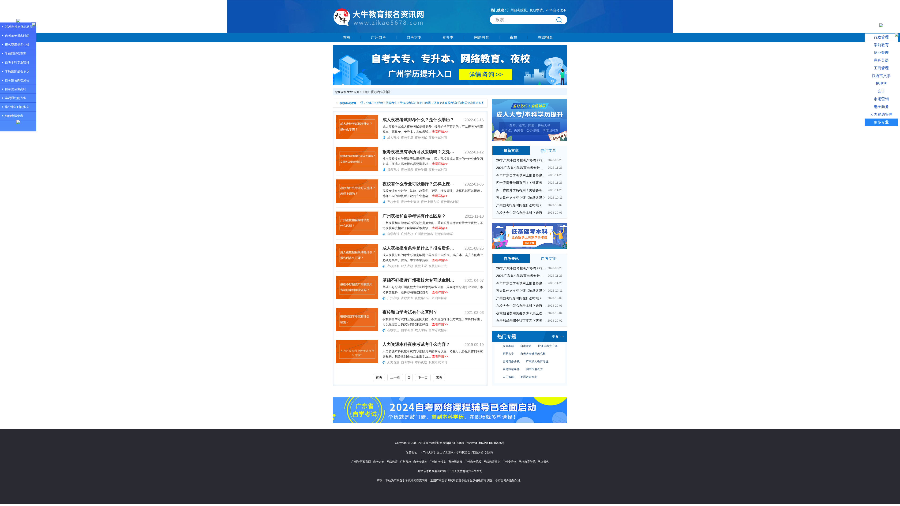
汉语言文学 (881, 76)
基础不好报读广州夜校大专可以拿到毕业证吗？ (418, 280)
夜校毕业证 (422, 298)
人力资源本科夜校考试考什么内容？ (416, 344)
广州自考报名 (437, 461)
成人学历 (421, 330)
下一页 (423, 377)
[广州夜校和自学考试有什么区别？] (357, 234)
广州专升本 (509, 461)
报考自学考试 (444, 234)
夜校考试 (421, 137)
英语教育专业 (528, 369)
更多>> (557, 337)
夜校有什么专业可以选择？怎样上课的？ (418, 184)
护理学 (881, 84)
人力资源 (393, 362)
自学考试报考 (438, 330)
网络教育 (481, 37)
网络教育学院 (527, 461)
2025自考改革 (556, 10)
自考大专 (414, 37)
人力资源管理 (881, 114)
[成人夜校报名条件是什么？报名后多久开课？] (357, 266)
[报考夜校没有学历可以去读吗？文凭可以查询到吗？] (357, 169)
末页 (439, 377)
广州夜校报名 (424, 234)
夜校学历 (407, 137)
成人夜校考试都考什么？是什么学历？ (418, 119)
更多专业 (881, 122)
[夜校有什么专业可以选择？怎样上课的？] (357, 202)
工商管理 (881, 68)
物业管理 (881, 53)
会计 (881, 91)
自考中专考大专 (536, 376)
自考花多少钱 (511, 353)
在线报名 (545, 37)
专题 (365, 92)
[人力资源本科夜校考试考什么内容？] (357, 362)
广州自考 (378, 37)
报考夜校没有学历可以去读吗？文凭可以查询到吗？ (418, 151)
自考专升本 (420, 461)
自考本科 (407, 362)
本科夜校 (421, 362)
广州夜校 (407, 234)
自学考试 (393, 234)
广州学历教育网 (361, 461)
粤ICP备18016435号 (491, 443)
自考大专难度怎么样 (533, 345)
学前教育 (881, 45)
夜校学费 (536, 10)
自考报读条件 (511, 361)
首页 (346, 37)
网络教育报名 (492, 461)
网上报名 (543, 461)
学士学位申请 (511, 376)
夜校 (513, 37)
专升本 (448, 37)
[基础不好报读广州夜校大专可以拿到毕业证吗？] (357, 298)
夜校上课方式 (430, 202)
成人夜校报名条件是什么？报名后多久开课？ (418, 248)
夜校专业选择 (410, 202)
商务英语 (881, 60)
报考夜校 (393, 169)
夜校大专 (407, 298)
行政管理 (881, 37)
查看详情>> (440, 132)
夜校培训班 (455, 461)
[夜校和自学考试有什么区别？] (357, 330)
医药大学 (508, 345)
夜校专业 (393, 202)
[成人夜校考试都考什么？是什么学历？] (357, 137)
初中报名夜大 (534, 361)
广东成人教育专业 (537, 353)
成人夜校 (393, 137)
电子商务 (881, 107)
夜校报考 (407, 169)
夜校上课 (421, 266)
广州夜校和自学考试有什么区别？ (414, 216)
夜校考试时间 (438, 137)
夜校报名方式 (438, 266)
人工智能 (508, 369)
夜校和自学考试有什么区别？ (409, 312)
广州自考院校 (517, 10)
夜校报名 (393, 266)
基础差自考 (439, 298)
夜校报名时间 (450, 202)
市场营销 (881, 99)
